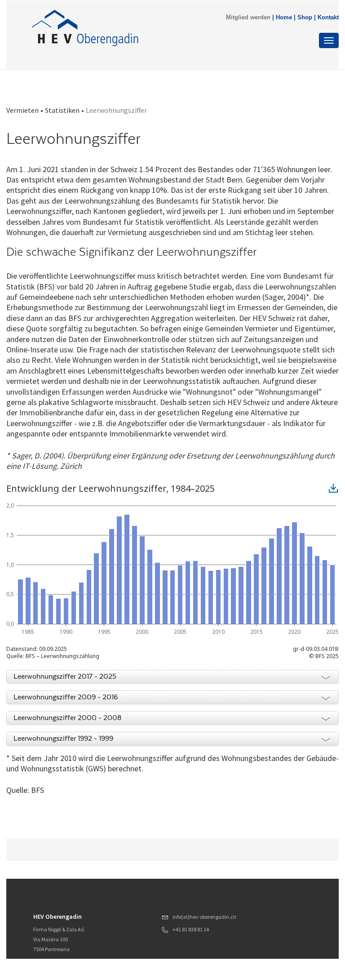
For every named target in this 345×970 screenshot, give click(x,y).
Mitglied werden (248, 17)
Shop (304, 17)
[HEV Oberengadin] (127, 28)
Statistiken (62, 110)
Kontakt (328, 17)
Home (284, 17)
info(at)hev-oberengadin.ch (204, 916)
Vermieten (22, 110)
